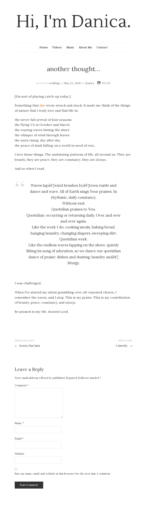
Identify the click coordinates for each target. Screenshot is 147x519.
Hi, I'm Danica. (73, 22)
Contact (102, 47)
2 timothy (124, 345)
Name (19, 423)
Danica (89, 83)
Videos (57, 47)
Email (19, 438)
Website (19, 453)
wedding (54, 83)
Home (43, 47)
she (42, 105)
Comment (22, 385)
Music (70, 47)
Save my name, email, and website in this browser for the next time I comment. (63, 473)
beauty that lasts (27, 345)
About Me (85, 47)
